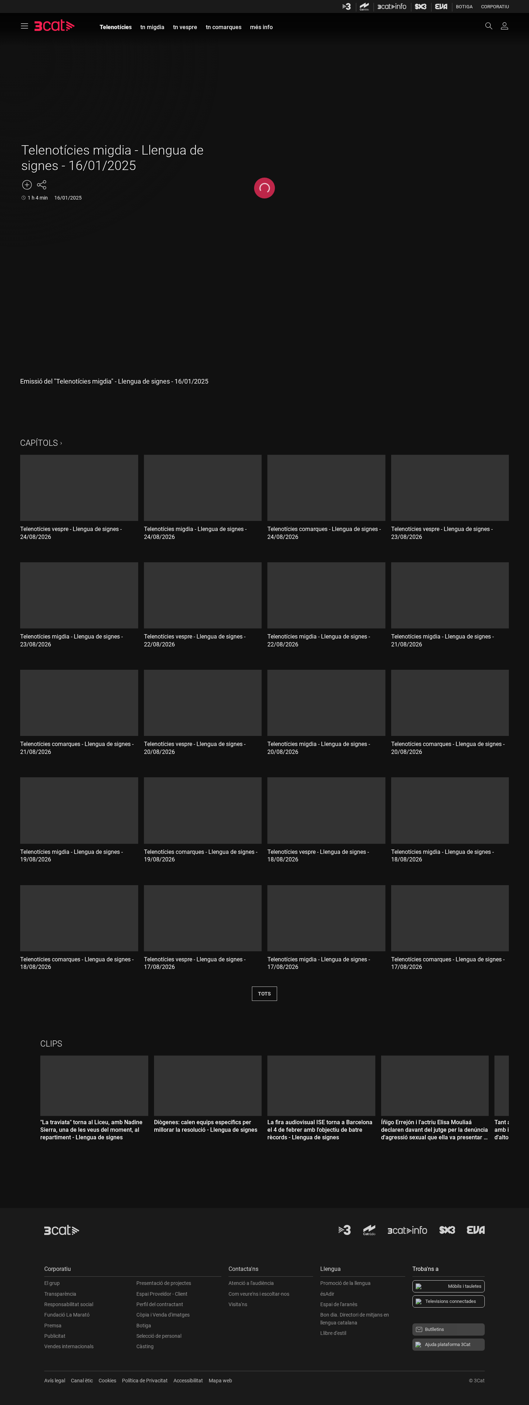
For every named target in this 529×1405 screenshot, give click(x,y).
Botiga (464, 6)
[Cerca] (492, 26)
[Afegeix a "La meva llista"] (27, 185)
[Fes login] (504, 26)
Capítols (39, 443)
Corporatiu (495, 6)
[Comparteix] (41, 185)
